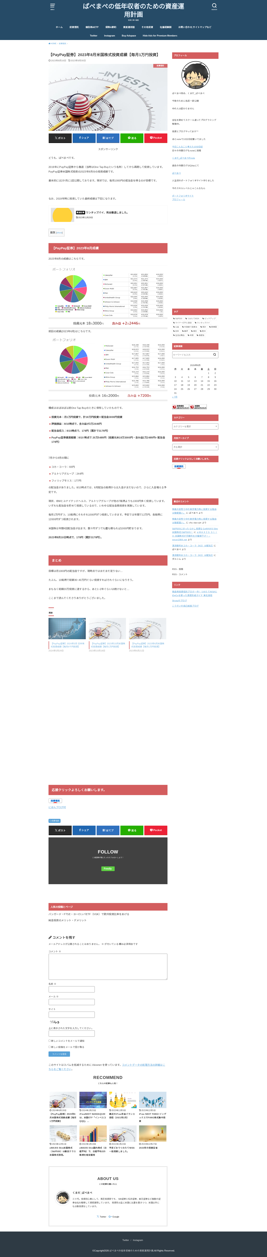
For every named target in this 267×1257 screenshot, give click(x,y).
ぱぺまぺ (176, 173)
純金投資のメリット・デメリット (68, 920)
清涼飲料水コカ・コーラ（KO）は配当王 (192, 545)
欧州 (204, 331)
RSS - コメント (180, 574)
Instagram (109, 35)
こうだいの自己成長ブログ (185, 606)
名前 (52, 984)
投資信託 (74, 27)
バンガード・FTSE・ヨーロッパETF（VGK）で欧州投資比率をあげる (89, 914)
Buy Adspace (129, 35)
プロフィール (178, 199)
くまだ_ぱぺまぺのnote (183, 158)
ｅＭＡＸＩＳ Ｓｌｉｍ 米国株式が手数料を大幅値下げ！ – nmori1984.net (194, 536)
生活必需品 (179, 335)
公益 (177, 327)
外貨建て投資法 (190, 327)
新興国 (214, 327)
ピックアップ (210, 319)
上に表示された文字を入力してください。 (71, 1028)
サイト (52, 1009)
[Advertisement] (108, 679)
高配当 (201, 335)
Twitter (93, 35)
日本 (177, 331)
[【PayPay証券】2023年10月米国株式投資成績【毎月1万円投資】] (107, 628)
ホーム (59, 27)
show (59, 232)
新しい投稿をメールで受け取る (67, 1047)
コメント (55, 951)
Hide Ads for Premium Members (160, 35)
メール (54, 996)
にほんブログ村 (57, 807)
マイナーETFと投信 (183, 323)
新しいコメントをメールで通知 (67, 1041)
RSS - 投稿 (177, 569)
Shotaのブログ (179, 600)
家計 (204, 327)
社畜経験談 (166, 27)
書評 (186, 331)
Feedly (108, 868)
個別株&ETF (92, 27)
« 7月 (174, 397)
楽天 (195, 331)
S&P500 (178, 319)
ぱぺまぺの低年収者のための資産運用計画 (133, 10)
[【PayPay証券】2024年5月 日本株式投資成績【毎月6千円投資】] (67, 628)
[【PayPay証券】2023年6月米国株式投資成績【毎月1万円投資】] (147, 628)
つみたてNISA (193, 319)
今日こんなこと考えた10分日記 (187, 146)
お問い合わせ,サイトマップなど (194, 27)
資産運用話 (129, 27)
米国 (191, 335)
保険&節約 (110, 27)
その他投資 (147, 27)
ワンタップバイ (203, 323)
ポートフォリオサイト (183, 196)
